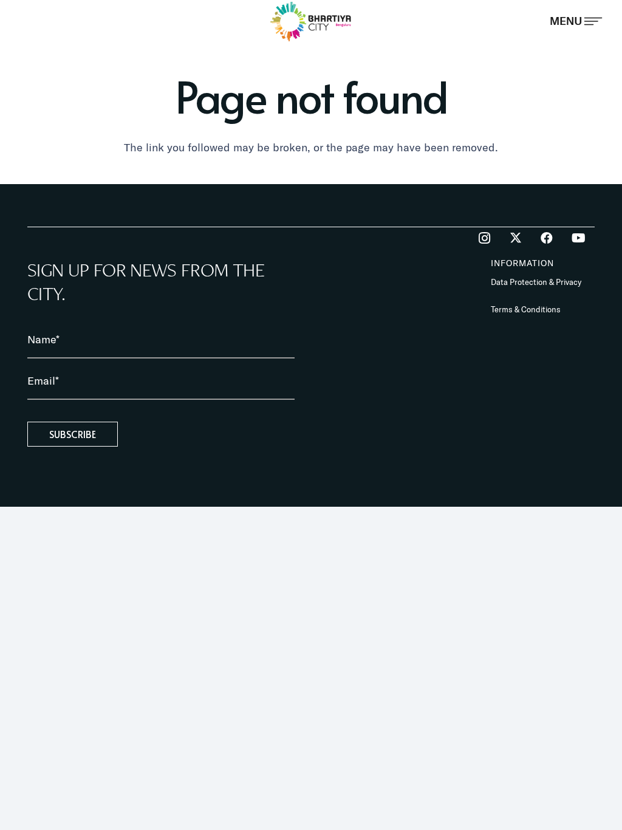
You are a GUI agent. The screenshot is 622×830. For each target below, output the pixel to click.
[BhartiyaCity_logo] (311, 21)
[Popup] (576, 21)
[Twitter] (516, 238)
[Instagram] (484, 238)
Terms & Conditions (526, 309)
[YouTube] (578, 238)
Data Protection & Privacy (536, 282)
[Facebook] (547, 238)
